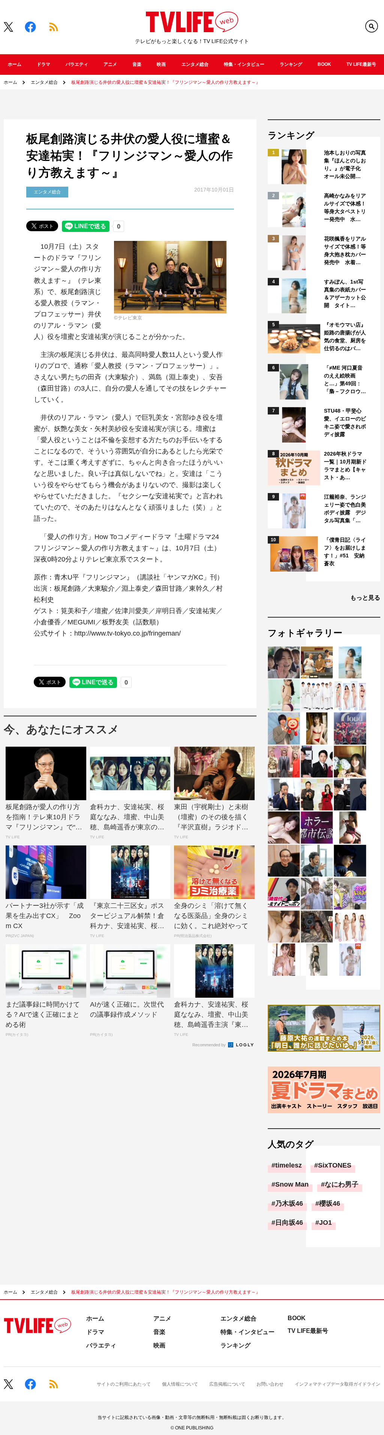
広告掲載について (227, 1384)
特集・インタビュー (244, 64)
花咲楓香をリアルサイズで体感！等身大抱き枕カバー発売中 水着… (345, 250)
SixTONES (334, 1165)
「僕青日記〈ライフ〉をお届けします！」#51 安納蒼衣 (345, 551)
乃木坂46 (289, 1203)
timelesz (288, 1165)
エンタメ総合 (195, 64)
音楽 (136, 64)
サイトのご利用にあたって (124, 1384)
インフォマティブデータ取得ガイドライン (337, 1384)
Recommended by (209, 1045)
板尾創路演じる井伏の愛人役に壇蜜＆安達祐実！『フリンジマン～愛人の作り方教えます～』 (165, 82)
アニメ (110, 64)
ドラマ (43, 64)
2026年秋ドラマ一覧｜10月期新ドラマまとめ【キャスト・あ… (345, 465)
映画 (161, 64)
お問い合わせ (270, 1384)
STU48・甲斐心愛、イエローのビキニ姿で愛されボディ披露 (345, 422)
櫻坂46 (329, 1203)
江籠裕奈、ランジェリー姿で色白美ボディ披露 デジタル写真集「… (345, 508)
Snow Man (292, 1184)
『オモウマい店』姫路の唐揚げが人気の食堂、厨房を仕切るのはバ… (345, 336)
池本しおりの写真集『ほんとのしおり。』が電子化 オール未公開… (345, 164)
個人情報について (180, 1384)
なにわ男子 (341, 1184)
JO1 (325, 1222)
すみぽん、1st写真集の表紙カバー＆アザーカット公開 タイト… (345, 293)
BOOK (324, 64)
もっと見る (365, 597)
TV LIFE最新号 (361, 64)
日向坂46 (289, 1222)
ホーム (14, 64)
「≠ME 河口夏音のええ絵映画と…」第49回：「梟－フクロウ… (345, 379)
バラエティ (77, 64)
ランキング (291, 64)
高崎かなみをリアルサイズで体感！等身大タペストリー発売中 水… (345, 207)
